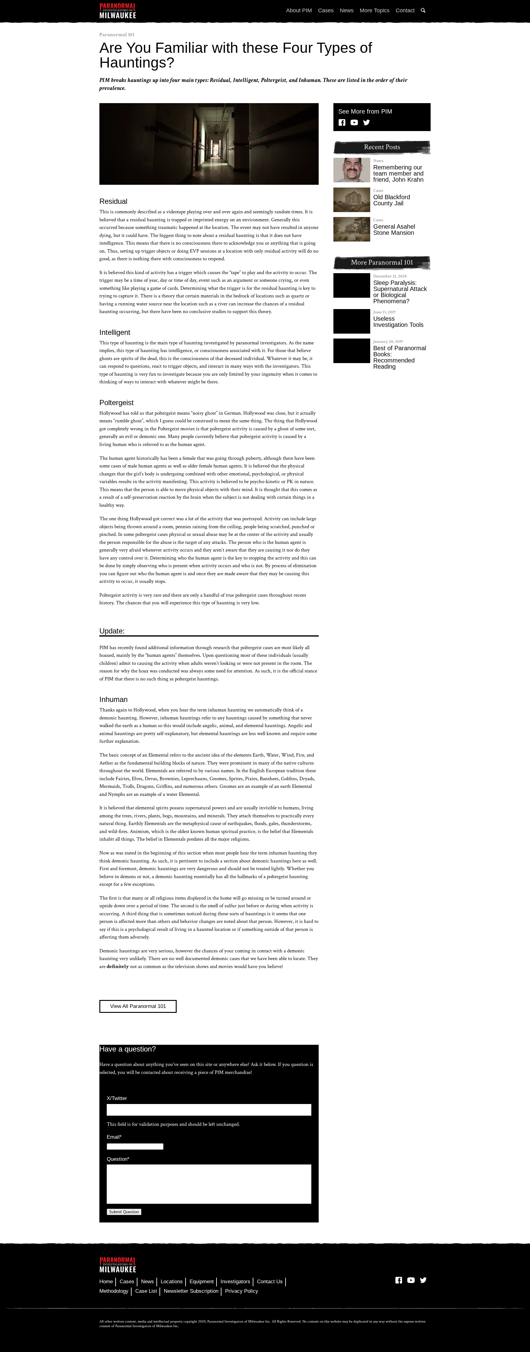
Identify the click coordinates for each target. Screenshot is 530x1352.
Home (106, 1281)
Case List (146, 1291)
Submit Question (124, 1212)
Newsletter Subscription (191, 1291)
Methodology (114, 1291)
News (347, 10)
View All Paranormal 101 (138, 1006)
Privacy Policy (241, 1291)
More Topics (375, 10)
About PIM (299, 10)
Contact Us (270, 1281)
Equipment (202, 1281)
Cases (326, 10)
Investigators (235, 1281)
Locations (172, 1281)
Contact (405, 10)
